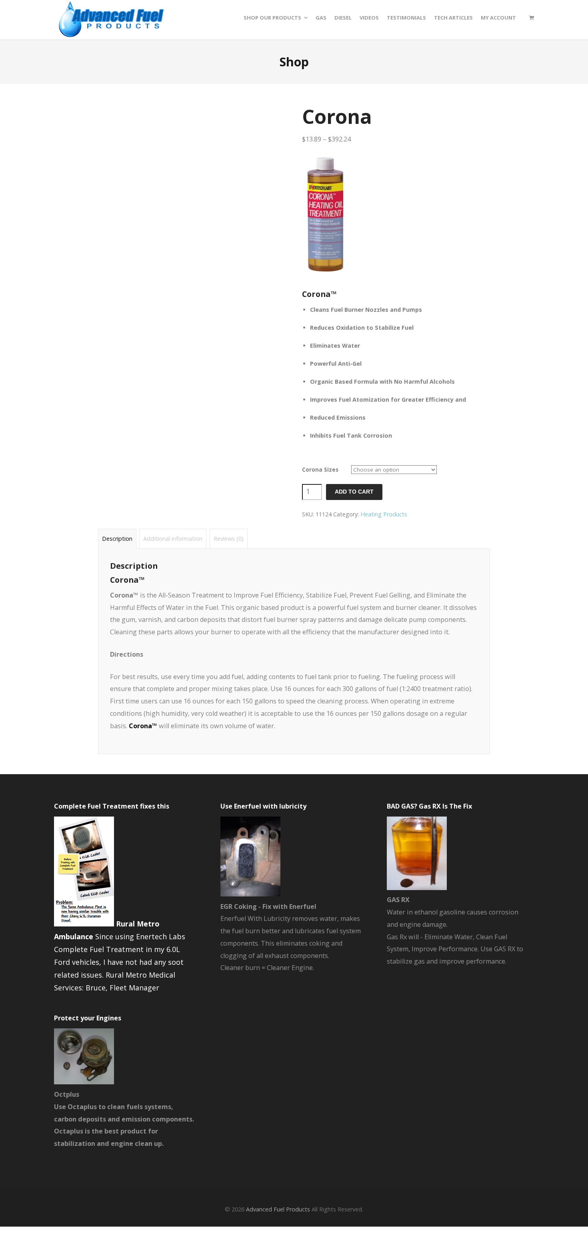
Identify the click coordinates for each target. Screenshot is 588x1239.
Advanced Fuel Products (278, 1209)
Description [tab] (117, 538)
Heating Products (383, 514)
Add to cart (354, 492)
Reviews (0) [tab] (229, 538)
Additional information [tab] (172, 538)
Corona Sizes (320, 469)
